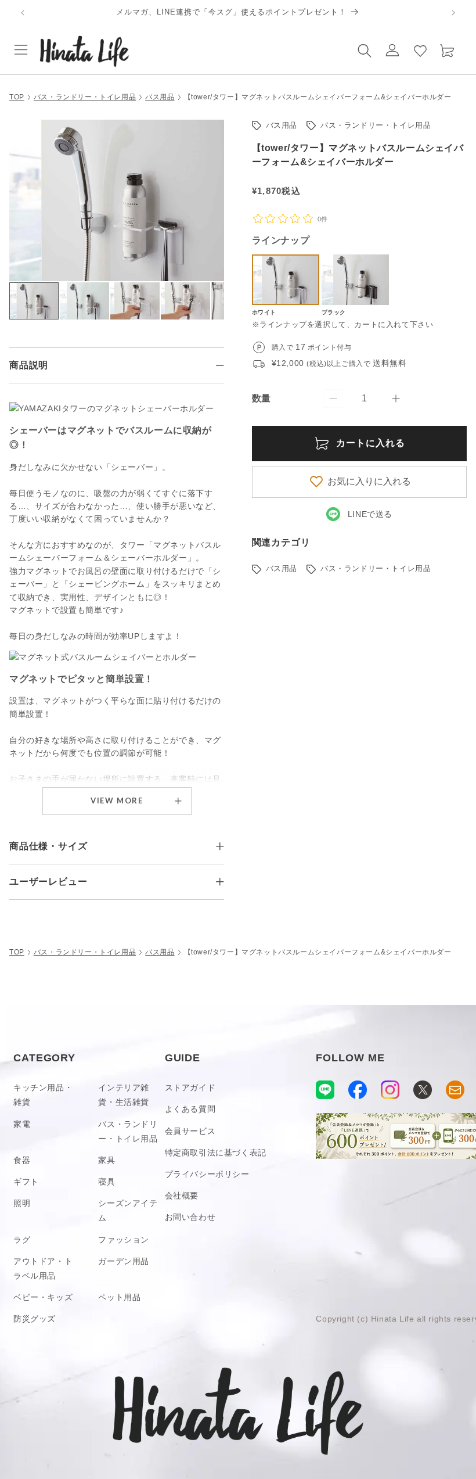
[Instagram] (390, 1089)
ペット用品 (119, 1297)
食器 (21, 1160)
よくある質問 (190, 1109)
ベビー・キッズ (43, 1297)
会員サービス (190, 1131)
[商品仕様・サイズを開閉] (220, 846)
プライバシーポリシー (207, 1174)
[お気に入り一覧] (420, 50)
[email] (455, 1089)
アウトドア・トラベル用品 (43, 1268)
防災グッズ (34, 1318)
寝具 (106, 1181)
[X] (422, 1089)
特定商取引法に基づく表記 (215, 1152)
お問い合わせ (190, 1217)
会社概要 (182, 1195)
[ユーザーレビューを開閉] (220, 882)
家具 (106, 1160)
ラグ (21, 1239)
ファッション (123, 1239)
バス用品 (159, 97)
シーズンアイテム (127, 1210)
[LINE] (325, 1089)
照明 (21, 1203)
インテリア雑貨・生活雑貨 (123, 1095)
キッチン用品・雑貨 (43, 1095)
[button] (21, 50)
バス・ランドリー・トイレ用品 (85, 97)
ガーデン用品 (123, 1261)
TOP (16, 97)
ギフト (26, 1181)
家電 (21, 1124)
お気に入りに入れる (369, 481)
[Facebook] (357, 1089)
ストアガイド (190, 1087)
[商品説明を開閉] (220, 365)
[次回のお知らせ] (453, 13)
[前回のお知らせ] (22, 13)
